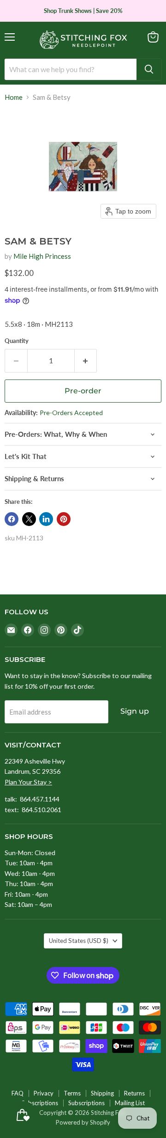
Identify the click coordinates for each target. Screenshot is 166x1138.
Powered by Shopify (83, 1122)
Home (14, 97)
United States (78, 940)
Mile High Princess (42, 256)
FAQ (18, 1093)
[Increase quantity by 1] (86, 360)
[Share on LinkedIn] (46, 519)
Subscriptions (40, 1103)
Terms (72, 1093)
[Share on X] (29, 519)
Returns (134, 1093)
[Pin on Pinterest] (64, 519)
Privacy (43, 1093)
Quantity (17, 340)
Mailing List (130, 1103)
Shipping (102, 1093)
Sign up (134, 711)
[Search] (148, 69)
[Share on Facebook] (11, 519)
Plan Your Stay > (28, 782)
